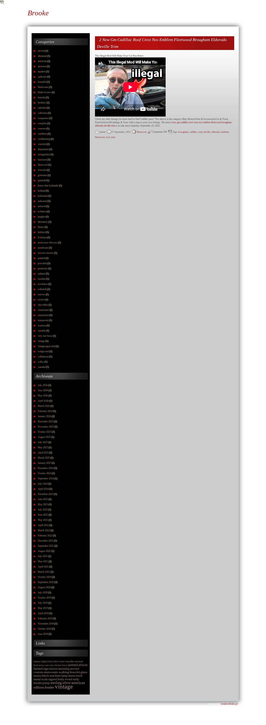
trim (113, 137)
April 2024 (43, 488)
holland (41, 190)
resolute (42, 278)
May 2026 (43, 395)
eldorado (215, 132)
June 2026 (43, 390)
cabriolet (42, 107)
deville (207, 132)
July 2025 (43, 442)
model (38, 683)
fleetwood (43, 164)
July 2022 (43, 509)
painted (41, 258)
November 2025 (46, 426)
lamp (64, 675)
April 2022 (43, 525)
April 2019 (43, 613)
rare (47, 665)
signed (52, 679)
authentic (42, 76)
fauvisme (42, 159)
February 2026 (45, 411)
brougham (183, 132)
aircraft (41, 50)
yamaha (41, 367)
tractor (53, 668)
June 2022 (43, 514)
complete (42, 123)
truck (79, 675)
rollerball (42, 289)
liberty (41, 227)
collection (42, 113)
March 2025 (44, 457)
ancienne (42, 66)
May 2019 (43, 608)
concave (42, 128)
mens (71, 675)
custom (38, 672)
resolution (43, 284)
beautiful (42, 81)
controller (69, 661)
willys (41, 361)
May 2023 (43, 504)
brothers (42, 102)
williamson (43, 356)
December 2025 (45, 421)
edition (39, 687)
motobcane (43, 247)
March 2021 (44, 571)
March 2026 (44, 405)
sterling (56, 683)
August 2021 (44, 551)
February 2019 (45, 618)
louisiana (42, 237)
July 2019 (43, 602)
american (42, 61)
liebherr (41, 232)
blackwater (43, 87)
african (83, 665)
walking (64, 672)
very (51, 665)
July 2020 (43, 592)
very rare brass (45, 335)
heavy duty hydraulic (48, 185)
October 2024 (44, 473)
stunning (63, 668)
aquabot (42, 71)
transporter (43, 320)
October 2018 (44, 628)
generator (42, 175)
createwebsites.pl (229, 703)
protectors (43, 268)
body (61, 679)
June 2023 (43, 499)
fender (49, 687)
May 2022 (43, 520)
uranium (42, 325)
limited (38, 668)
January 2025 (44, 462)
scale (44, 679)
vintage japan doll (46, 346)
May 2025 (43, 447)
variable (42, 330)
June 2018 (43, 634)
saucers (41, 294)
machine (55, 675)
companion (43, 118)
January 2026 (44, 416)
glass (84, 672)
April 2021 (43, 566)
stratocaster (43, 309)
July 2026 (43, 385)
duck (50, 661)
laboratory (43, 221)
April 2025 (43, 452)
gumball (42, 180)
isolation (42, 211)
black (45, 675)
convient (42, 144)
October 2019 (44, 597)
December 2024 (45, 468)
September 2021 (46, 545)
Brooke (38, 13)
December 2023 (45, 494)
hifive (56, 661)
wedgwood (43, 351)
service (41, 299)
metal (37, 679)
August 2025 (44, 437)
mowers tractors (46, 252)
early (76, 679)
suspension (43, 315)
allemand (42, 56)
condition (42, 133)
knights (41, 216)
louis (62, 661)
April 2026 (43, 400)
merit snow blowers (47, 242)
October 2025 (44, 431)
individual (43, 195)
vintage (41, 341)
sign (46, 668)
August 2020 (44, 587)
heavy (65, 665)
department (43, 149)
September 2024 (46, 478)
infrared (42, 206)
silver (66, 683)
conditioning (44, 138)
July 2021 (43, 556)
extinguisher (44, 154)
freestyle (42, 170)
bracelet (41, 97)
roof (108, 137)
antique (37, 661)
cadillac (193, 132)
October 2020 (44, 577)
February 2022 (45, 535)
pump (46, 683)
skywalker (43, 304)
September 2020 (46, 582)
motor (37, 675)
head (36, 665)
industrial (42, 201)
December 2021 (45, 540)
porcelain (42, 263)
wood (68, 679)
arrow (41, 665)
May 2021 (43, 561)
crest (200, 132)
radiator (41, 273)
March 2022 (44, 530)
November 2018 (46, 623)
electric (57, 665)
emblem (225, 132)
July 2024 (43, 483)
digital (44, 661)
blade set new (44, 92)
